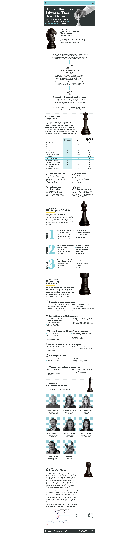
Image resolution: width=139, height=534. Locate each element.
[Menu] (92, 3)
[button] (53, 401)
